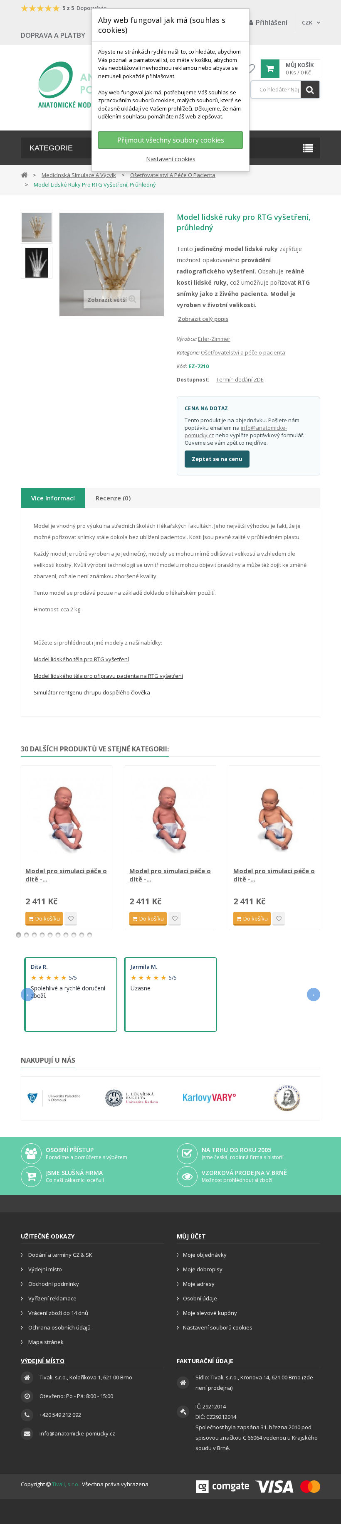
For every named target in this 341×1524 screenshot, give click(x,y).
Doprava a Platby (53, 35)
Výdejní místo (44, 1269)
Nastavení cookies (170, 159)
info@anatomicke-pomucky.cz (77, 1433)
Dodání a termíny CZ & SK (59, 1254)
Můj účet (191, 1236)
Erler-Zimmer (214, 338)
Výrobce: (187, 338)
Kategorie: (188, 352)
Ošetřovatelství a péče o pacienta (243, 352)
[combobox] (285, 89)
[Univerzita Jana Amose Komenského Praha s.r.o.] (287, 1098)
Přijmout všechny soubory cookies (170, 140)
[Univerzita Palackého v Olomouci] (53, 1098)
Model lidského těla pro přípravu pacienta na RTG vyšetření (108, 676)
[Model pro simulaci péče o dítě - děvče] (170, 817)
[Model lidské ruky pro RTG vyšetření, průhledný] (36, 228)
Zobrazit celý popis (182, 319)
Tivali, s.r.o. (65, 1484)
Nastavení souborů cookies (217, 1327)
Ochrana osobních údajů (59, 1327)
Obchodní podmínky (53, 1284)
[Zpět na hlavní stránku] (24, 174)
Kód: (182, 366)
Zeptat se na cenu (217, 459)
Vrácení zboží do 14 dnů (57, 1313)
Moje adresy (199, 1284)
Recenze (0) (113, 498)
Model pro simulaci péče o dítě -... (66, 875)
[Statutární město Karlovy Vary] (209, 1098)
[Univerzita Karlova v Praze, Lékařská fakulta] (131, 1098)
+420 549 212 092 (60, 1414)
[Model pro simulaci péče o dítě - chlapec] (66, 817)
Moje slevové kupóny (210, 1313)
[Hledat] (310, 89)
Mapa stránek (45, 1342)
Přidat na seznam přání (70, 919)
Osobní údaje (200, 1298)
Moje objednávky (205, 1254)
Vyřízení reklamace (52, 1298)
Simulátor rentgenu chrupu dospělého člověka (92, 692)
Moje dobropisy (202, 1269)
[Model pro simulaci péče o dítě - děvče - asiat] (274, 817)
